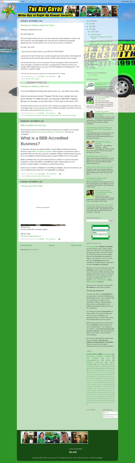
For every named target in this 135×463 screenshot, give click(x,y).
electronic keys (105, 390)
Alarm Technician (93, 370)
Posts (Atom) (34, 249)
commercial (93, 282)
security (105, 368)
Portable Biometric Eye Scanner (97, 156)
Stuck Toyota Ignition (106, 378)
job (112, 394)
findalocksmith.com (45, 110)
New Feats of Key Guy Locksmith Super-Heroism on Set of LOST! (103, 192)
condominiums (102, 280)
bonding (110, 384)
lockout (28, 79)
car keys (99, 364)
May (92, 56)
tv (106, 402)
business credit (101, 386)
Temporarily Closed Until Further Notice (99, 205)
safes (96, 400)
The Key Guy (90, 75)
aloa (108, 358)
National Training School (108, 376)
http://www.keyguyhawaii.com (31, 236)
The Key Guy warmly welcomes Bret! (102, 98)
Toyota (101, 380)
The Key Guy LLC (91, 380)
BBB (101, 370)
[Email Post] (59, 76)
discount (97, 390)
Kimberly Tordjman (104, 374)
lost (107, 398)
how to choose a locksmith (101, 394)
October (93, 31)
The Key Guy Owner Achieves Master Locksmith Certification (104, 113)
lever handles (97, 398)
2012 (91, 23)
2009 (91, 68)
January (93, 64)
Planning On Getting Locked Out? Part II (38, 25)
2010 (91, 29)
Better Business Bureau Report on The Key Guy (48, 132)
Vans (107, 380)
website (112, 368)
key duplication (108, 396)
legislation (88, 398)
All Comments (109, 416)
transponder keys (98, 402)
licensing (109, 366)
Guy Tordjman (92, 358)
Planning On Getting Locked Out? (35, 86)
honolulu (105, 392)
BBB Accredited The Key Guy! (33, 125)
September (94, 34)
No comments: (51, 76)
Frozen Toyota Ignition (106, 372)
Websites (102, 382)
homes (93, 280)
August (93, 50)
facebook (107, 364)
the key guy (35, 79)
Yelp (108, 382)
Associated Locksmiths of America (37, 115)
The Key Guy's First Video (32, 186)
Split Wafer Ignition (94, 378)
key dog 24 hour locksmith (93, 396)
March (92, 61)
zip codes (111, 402)
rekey (99, 368)
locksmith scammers (94, 362)
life (103, 398)
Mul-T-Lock (97, 376)
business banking (90, 386)
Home (51, 245)
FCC (96, 372)
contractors (89, 390)
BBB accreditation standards (42, 151)
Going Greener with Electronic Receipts (99, 167)
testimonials (105, 258)
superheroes (103, 400)
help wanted (98, 392)
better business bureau (33, 176)
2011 (90, 26)
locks (94, 368)
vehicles (108, 278)
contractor (108, 388)
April (92, 58)
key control (101, 366)
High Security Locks (91, 374)
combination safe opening (94, 388)
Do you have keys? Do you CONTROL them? (104, 83)
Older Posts (76, 245)
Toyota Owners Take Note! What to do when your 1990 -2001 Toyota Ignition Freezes (99, 129)
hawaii (108, 360)
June (92, 53)
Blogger (100, 458)
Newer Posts (26, 245)
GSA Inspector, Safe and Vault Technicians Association (96, 179)
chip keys (110, 386)
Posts (107, 413)
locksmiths (91, 354)
